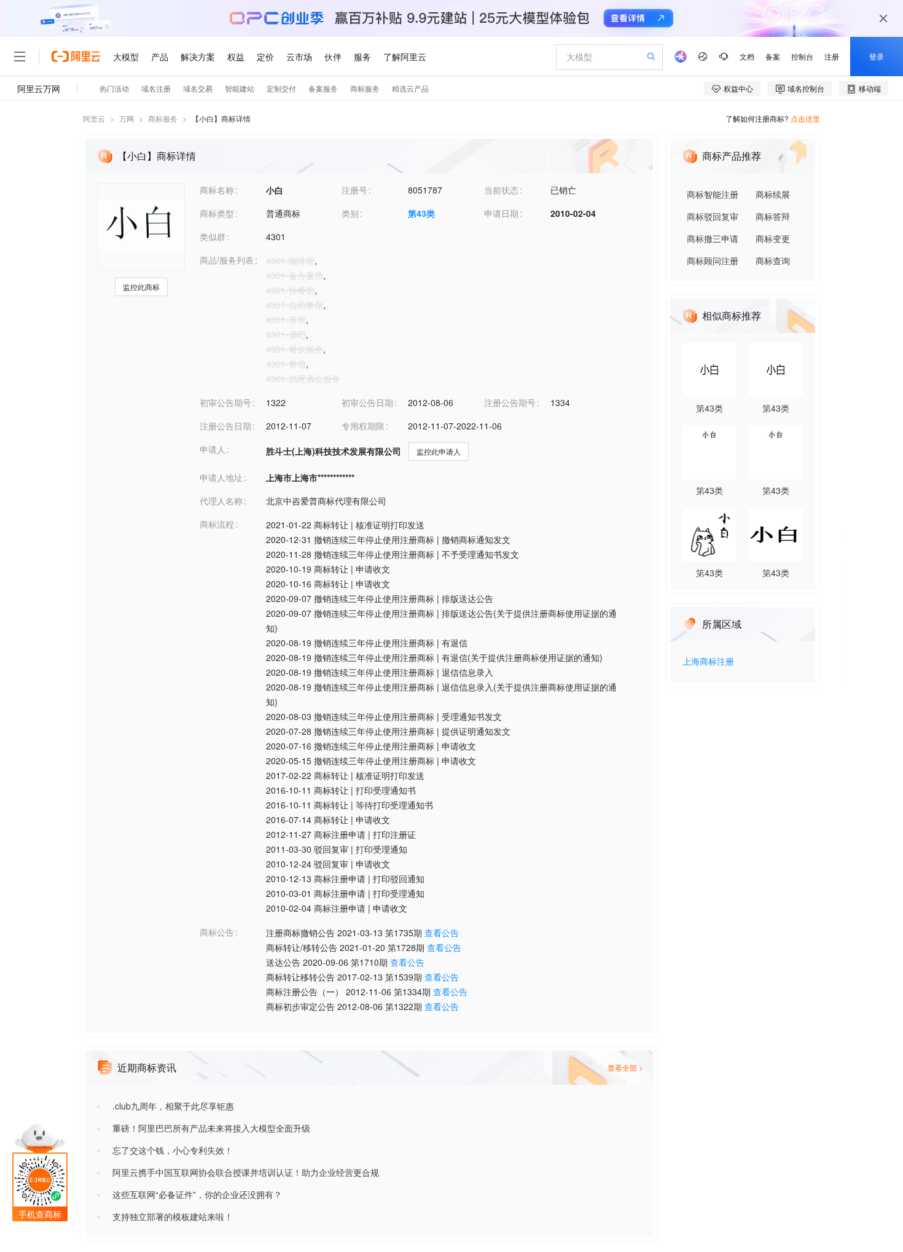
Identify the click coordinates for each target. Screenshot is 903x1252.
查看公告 (441, 932)
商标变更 (773, 238)
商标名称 (217, 190)
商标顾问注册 (712, 260)
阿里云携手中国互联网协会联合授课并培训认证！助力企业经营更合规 (245, 1172)
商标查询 (773, 260)
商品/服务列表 (227, 260)
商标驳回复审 (712, 216)
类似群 (212, 236)
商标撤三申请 (712, 238)
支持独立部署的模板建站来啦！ (172, 1216)
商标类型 (217, 213)
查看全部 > (625, 1067)
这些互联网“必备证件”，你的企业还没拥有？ (197, 1194)
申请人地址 (221, 477)
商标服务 (163, 118)
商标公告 (217, 932)
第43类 (421, 213)
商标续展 (773, 194)
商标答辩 (773, 216)
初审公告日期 (367, 402)
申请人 (212, 449)
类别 (350, 213)
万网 (126, 118)
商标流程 (217, 524)
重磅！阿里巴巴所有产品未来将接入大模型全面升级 (211, 1128)
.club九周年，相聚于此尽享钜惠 (173, 1106)
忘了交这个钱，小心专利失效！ (172, 1150)
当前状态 (501, 190)
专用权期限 (363, 426)
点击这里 (805, 118)
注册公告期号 (510, 402)
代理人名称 (221, 501)
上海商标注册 (708, 662)
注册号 (354, 190)
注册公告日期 (225, 426)
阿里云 (94, 118)
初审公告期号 (225, 402)
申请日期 (501, 213)
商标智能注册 (712, 194)
